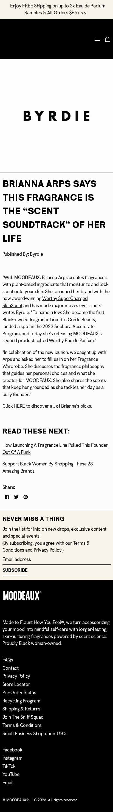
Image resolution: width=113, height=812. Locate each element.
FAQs (7, 660)
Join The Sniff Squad (23, 717)
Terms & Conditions (22, 725)
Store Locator (16, 684)
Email (8, 783)
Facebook (12, 750)
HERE (19, 406)
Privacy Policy (48, 550)
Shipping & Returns (21, 709)
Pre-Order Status (19, 693)
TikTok (9, 766)
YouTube (10, 774)
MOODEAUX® (17, 799)
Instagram (12, 758)
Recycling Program (21, 701)
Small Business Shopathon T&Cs (34, 734)
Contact (10, 668)
